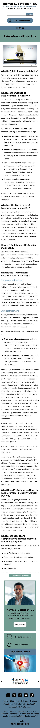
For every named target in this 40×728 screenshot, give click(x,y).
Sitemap (33, 701)
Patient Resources (23, 637)
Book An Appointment (22, 20)
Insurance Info (21, 644)
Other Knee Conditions (20, 575)
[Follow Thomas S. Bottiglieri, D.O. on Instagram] (20, 695)
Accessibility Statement (20, 707)
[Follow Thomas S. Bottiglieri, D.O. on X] (14, 695)
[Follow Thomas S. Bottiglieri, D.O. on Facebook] (8, 695)
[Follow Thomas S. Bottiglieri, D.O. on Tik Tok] (32, 695)
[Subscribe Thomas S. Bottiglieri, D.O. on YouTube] (26, 695)
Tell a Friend (19, 704)
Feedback (8, 704)
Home (5, 701)
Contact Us (31, 704)
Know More (20, 624)
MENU (18, 28)
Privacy (24, 701)
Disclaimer (14, 701)
